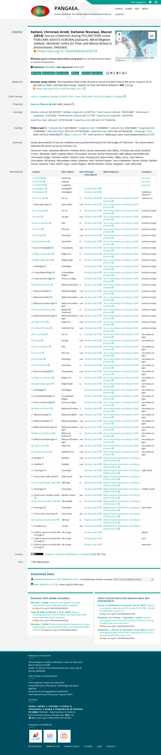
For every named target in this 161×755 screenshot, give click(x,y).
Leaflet (120, 58)
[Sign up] (150, 2)
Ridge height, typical (43, 260)
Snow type (38, 235)
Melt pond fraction (42, 284)
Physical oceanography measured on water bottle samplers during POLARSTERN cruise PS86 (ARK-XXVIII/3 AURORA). (60, 627)
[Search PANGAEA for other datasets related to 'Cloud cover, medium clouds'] (35, 498)
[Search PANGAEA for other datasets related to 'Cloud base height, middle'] (59, 501)
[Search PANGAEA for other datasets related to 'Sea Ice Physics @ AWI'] (73, 104)
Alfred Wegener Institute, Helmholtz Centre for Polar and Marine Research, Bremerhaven (73, 43)
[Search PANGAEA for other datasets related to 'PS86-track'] (45, 128)
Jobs (99, 746)
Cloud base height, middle (45, 501)
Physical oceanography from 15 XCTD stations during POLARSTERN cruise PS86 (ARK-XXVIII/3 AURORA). (58, 615)
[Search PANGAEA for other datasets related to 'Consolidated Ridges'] (54, 272)
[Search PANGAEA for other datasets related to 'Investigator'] (46, 188)
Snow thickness (40, 241)
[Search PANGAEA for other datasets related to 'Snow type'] (44, 235)
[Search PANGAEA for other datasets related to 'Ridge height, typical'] (53, 260)
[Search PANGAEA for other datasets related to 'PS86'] (61, 134)
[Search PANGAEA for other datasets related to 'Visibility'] (43, 464)
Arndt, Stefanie (72, 32)
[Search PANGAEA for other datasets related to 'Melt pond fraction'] (52, 285)
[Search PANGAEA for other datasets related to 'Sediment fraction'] (51, 328)
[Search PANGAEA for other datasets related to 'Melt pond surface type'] (56, 303)
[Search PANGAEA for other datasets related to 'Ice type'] (42, 217)
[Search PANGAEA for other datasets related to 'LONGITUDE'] (46, 185)
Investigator (39, 188)
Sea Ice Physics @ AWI (44, 104)
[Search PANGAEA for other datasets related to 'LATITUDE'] (44, 181)
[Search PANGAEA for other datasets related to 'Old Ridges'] (45, 266)
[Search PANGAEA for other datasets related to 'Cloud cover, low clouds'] (57, 514)
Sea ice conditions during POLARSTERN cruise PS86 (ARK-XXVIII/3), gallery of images (77, 96)
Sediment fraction (42, 328)
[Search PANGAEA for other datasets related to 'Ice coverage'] (47, 198)
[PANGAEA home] (40, 8)
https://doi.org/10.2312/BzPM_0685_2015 (59, 88)
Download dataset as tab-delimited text (55, 579)
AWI (123, 60)
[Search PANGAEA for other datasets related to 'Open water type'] (50, 204)
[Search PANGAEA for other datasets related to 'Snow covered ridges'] (54, 278)
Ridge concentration (43, 254)
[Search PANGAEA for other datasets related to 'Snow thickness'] (49, 241)
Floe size (38, 229)
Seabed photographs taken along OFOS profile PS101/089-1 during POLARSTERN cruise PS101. (126, 608)
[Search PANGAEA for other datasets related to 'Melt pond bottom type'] (56, 316)
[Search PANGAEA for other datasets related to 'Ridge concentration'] (53, 254)
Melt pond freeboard (43, 309)
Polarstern (77, 134)
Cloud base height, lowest (45, 520)
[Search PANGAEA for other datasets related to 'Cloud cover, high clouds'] (57, 476)
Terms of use (53, 746)
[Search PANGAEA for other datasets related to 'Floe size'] (43, 229)
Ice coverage (39, 198)
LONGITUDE (39, 185)
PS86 (149, 131)
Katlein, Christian (44, 32)
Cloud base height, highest (46, 482)
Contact (119, 14)
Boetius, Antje (39, 81)
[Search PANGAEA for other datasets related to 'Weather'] (43, 458)
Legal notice (34, 746)
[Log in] (156, 2)
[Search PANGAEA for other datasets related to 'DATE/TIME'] (45, 178)
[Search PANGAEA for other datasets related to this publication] (84, 88)
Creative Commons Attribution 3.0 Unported (68, 554)
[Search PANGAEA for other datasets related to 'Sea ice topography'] (53, 248)
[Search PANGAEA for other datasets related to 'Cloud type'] (45, 470)
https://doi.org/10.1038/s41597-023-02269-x (51, 717)
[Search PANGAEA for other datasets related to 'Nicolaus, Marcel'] (101, 188)
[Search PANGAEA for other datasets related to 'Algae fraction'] (48, 322)
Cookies (88, 746)
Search (119, 8)
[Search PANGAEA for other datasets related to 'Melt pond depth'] (50, 291)
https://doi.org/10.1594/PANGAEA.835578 (67, 51)
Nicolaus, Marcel (99, 32)
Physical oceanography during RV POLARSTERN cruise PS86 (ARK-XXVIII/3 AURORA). (55, 604)
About (145, 8)
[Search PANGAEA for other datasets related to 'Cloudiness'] (45, 526)
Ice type (37, 216)
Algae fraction (40, 322)
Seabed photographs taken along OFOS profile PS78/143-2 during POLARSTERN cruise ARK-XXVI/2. (125, 620)
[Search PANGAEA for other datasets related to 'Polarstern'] (84, 134)
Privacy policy (71, 746)
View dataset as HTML (46, 584)
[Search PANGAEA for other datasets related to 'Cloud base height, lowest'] (58, 520)
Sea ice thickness (41, 223)
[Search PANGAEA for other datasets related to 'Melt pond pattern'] (52, 297)
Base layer (129, 58)
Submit (128, 8)
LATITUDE (38, 181)
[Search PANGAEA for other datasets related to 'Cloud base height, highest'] (59, 483)
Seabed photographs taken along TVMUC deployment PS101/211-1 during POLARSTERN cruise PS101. (126, 633)
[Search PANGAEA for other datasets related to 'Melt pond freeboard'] (54, 310)
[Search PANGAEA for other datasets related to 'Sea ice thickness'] (50, 223)
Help (137, 8)
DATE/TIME (38, 178)
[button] (119, 34)
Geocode (146, 178)
